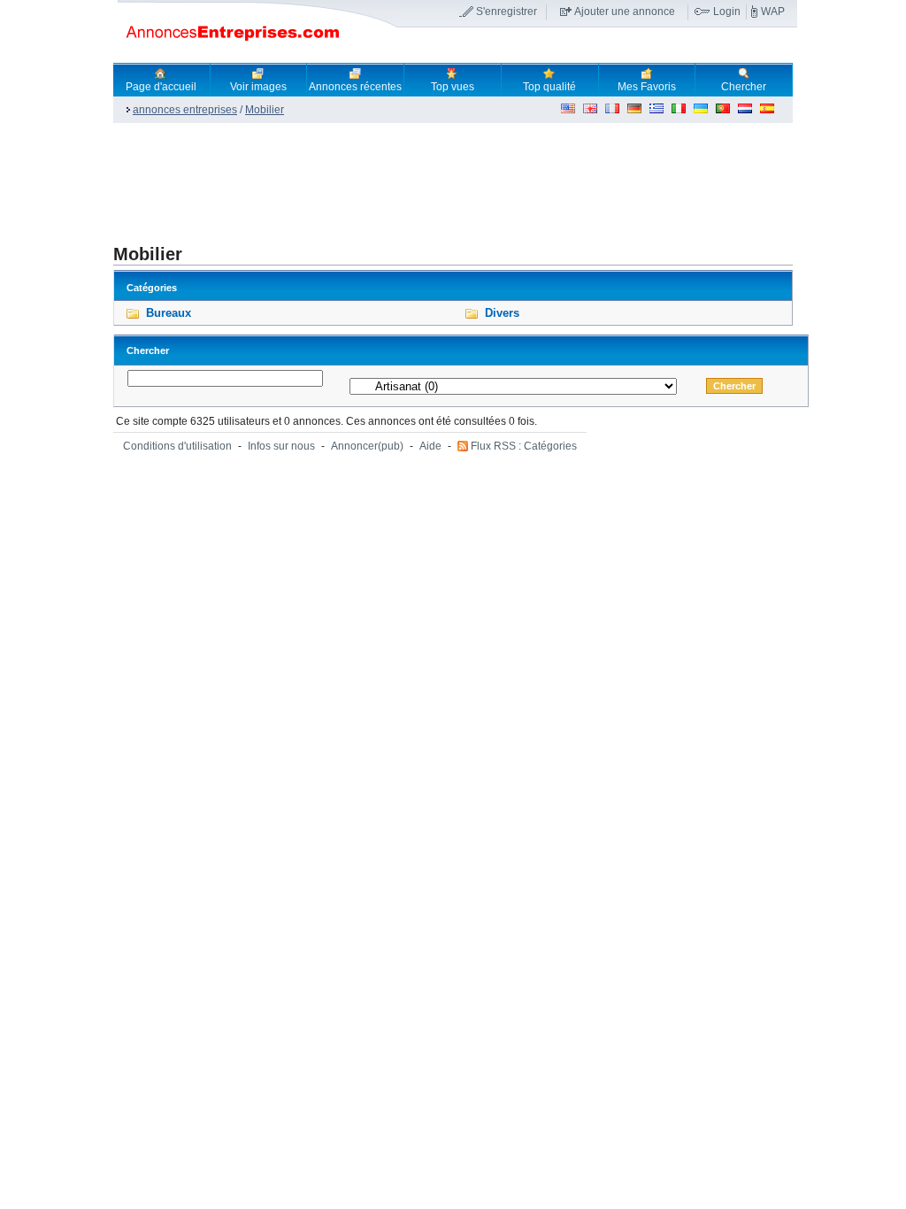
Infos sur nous (281, 446)
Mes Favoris (647, 87)
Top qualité (549, 87)
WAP (773, 11)
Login (727, 11)
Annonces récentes (355, 87)
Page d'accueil (161, 87)
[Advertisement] (435, 182)
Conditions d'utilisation (177, 446)
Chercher (743, 87)
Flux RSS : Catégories (524, 446)
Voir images (258, 87)
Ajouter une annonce (624, 11)
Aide (430, 446)
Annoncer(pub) (367, 446)
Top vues (452, 87)
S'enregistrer (506, 11)
